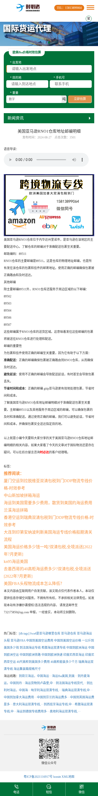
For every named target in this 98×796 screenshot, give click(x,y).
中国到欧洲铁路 (30, 655)
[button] (49, 43)
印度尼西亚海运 (73, 655)
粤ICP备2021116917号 (38, 777)
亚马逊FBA (18, 640)
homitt (57, 777)
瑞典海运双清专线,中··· (77, 690)
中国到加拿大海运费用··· (20, 697)
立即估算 (80, 99)
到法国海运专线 (30, 647)
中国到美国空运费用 (39, 640)
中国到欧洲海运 (76, 647)
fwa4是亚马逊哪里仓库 (45, 633)
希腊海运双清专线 (53, 647)
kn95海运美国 (16, 561)
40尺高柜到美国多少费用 (33, 662)
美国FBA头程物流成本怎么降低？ (34, 583)
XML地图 (68, 777)
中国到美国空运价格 (67, 640)
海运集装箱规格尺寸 (27, 669)
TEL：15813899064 (69, 8)
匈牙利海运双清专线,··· (46, 690)
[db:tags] (24, 633)
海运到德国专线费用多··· (33, 711)
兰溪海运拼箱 (16, 510)
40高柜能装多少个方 (64, 662)
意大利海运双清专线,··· (28, 704)
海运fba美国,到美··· (65, 676)
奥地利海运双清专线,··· (65, 711)
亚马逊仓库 (68, 633)
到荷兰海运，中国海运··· (35, 676)
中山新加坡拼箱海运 (22, 495)
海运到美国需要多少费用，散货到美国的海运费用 (48, 503)
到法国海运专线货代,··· (71, 683)
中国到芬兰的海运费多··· (53, 697)
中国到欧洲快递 (52, 655)
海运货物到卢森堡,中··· (40, 683)
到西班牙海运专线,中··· (59, 704)
